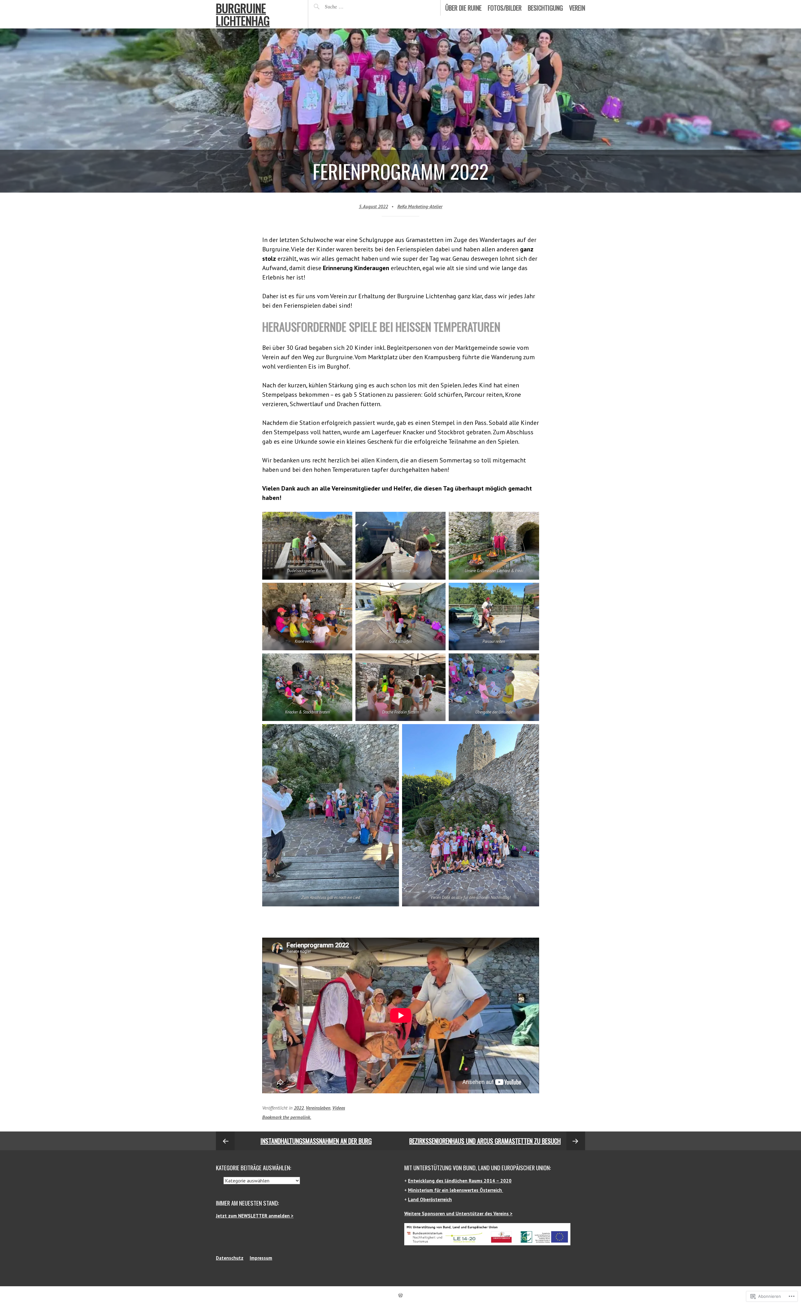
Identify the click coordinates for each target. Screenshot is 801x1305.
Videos (338, 1108)
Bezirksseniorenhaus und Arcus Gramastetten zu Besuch (485, 1141)
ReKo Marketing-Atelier (419, 206)
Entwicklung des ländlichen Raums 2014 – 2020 (460, 1181)
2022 (299, 1108)
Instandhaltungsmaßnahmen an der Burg (316, 1141)
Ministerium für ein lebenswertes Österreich (455, 1190)
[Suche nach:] (349, 6)
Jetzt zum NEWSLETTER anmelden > (254, 1216)
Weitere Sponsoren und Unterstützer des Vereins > (458, 1214)
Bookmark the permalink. (286, 1117)
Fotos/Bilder (505, 8)
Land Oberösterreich (430, 1199)
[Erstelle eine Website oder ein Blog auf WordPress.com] (400, 1295)
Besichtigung (545, 8)
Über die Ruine (463, 8)
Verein (577, 8)
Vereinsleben (318, 1108)
